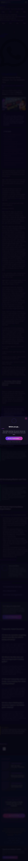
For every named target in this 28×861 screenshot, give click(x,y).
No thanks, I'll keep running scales (14, 441)
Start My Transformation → (14, 438)
